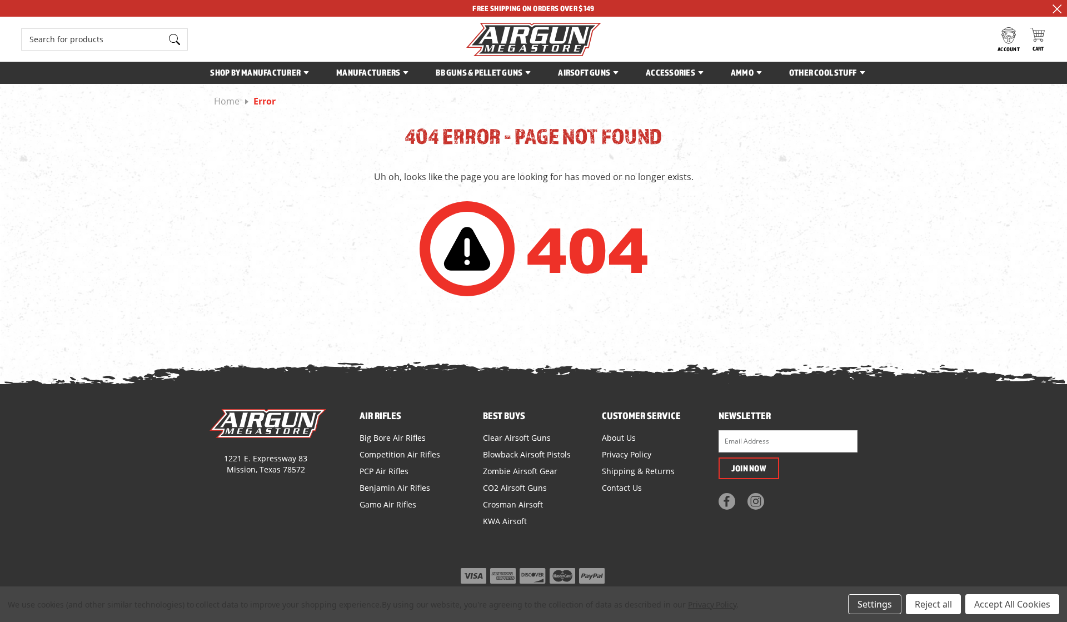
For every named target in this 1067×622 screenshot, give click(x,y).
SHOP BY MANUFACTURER (255, 72)
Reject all (933, 604)
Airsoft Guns (584, 72)
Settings (874, 604)
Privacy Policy (626, 454)
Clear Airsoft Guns (517, 437)
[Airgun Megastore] (533, 39)
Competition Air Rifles (400, 454)
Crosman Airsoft (513, 504)
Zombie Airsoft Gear (520, 471)
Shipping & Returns (638, 471)
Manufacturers (368, 72)
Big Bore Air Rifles (393, 437)
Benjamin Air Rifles (395, 487)
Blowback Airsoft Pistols (527, 454)
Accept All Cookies (1012, 604)
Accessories (670, 72)
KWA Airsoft (505, 521)
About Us (619, 437)
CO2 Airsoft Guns (515, 487)
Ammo (742, 72)
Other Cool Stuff (823, 72)
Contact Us (622, 487)
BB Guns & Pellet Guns (479, 72)
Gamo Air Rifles (388, 504)
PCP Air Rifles (384, 471)
